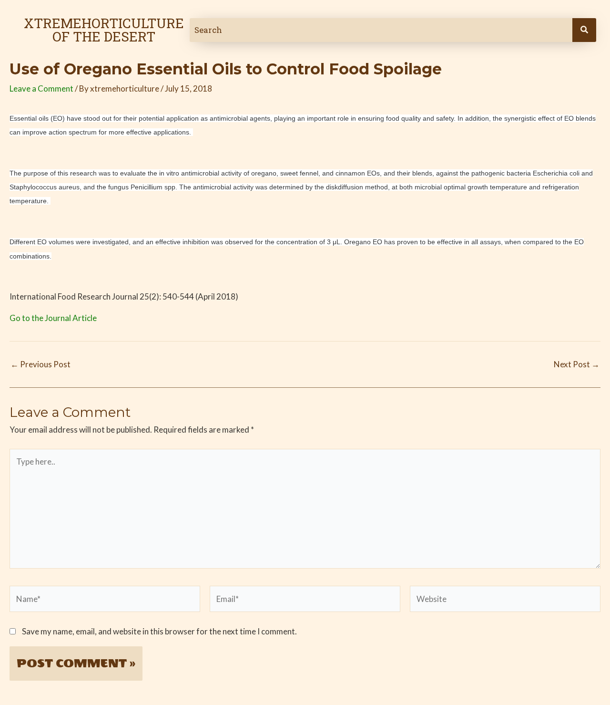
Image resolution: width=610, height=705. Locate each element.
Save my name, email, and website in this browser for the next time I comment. (159, 631)
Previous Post (40, 364)
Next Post (577, 364)
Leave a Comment (41, 88)
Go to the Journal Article (53, 318)
